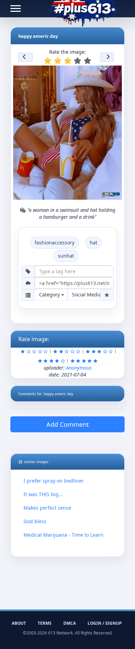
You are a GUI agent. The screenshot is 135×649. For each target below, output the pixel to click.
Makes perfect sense (47, 507)
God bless (35, 521)
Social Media (86, 294)
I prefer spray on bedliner (54, 480)
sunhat (66, 255)
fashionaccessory (54, 242)
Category (50, 294)
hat (93, 242)
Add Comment (67, 424)
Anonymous (78, 367)
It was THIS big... (43, 494)
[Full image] (113, 72)
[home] (83, 8)
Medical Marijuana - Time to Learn (64, 534)
